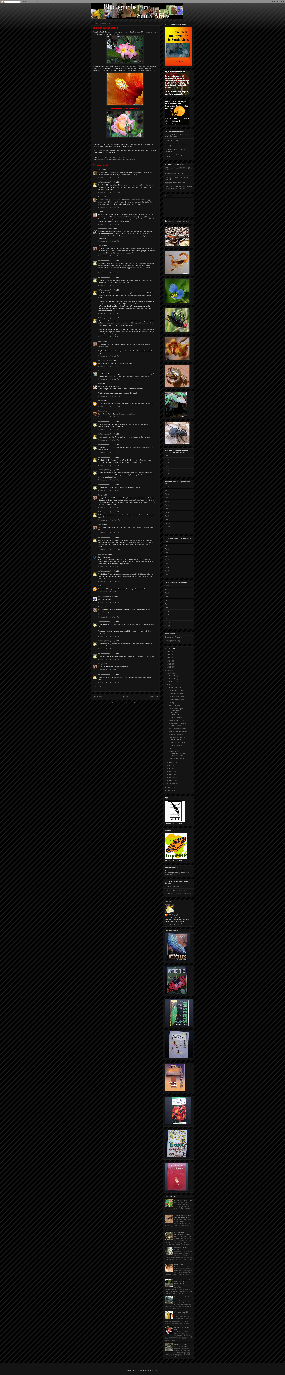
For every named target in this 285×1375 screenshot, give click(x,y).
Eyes (170, 748)
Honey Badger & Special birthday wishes (177, 724)
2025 (169, 652)
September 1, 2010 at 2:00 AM (108, 224)
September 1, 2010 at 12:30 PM (109, 417)
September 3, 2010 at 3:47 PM (108, 602)
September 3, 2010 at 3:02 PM (108, 592)
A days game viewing (172, 641)
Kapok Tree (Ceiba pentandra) (180, 1248)
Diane (100, 197)
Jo (99, 212)
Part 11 (167, 523)
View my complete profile (174, 924)
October (172, 682)
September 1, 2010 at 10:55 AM (109, 396)
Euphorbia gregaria (172, 140)
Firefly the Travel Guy (106, 360)
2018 (169, 655)
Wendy (100, 383)
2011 (169, 670)
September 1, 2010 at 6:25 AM (108, 356)
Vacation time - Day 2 (176, 690)
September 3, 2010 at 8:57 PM (108, 659)
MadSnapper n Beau (105, 228)
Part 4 (167, 466)
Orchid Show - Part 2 (176, 717)
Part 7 (167, 509)
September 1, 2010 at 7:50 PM (108, 480)
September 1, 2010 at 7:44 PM (108, 440)
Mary (99, 371)
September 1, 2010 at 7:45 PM (108, 452)
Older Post (153, 697)
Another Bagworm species (178, 731)
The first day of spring (176, 758)
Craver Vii (101, 411)
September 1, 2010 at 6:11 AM (108, 273)
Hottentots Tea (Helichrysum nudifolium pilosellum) (175, 156)
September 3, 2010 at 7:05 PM (108, 617)
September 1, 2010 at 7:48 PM (108, 465)
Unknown (101, 400)
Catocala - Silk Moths (172, 886)
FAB (99, 586)
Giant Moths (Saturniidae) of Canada (178, 894)
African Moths (170, 874)
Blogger (154, 1370)
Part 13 (167, 530)
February (172, 780)
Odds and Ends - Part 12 (177, 699)
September (173, 685)
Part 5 (167, 470)
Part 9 (167, 516)
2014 (169, 661)
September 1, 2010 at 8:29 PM (108, 507)
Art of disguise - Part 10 (177, 734)
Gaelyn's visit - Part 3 (176, 720)
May (171, 771)
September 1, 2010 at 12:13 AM (109, 177)
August (172, 762)
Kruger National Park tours (174, 173)
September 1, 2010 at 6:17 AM (108, 313)
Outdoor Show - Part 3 (177, 742)
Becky (100, 607)
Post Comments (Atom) (130, 703)
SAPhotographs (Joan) (106, 182)
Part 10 (167, 520)
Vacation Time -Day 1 (176, 696)
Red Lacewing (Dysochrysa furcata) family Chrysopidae (177, 753)
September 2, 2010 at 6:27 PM (108, 566)
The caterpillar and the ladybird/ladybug (177, 738)
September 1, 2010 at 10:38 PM (109, 520)
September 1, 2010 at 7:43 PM (108, 429)
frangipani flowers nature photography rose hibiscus (116, 159)
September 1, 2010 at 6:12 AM (108, 285)
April (171, 774)
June (171, 768)
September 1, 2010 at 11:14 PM (109, 549)
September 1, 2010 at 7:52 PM (108, 490)
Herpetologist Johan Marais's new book (181, 1345)
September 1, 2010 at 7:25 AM (108, 366)
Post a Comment (101, 687)
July (171, 765)
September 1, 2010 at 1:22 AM (108, 207)
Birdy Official (103, 554)
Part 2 (167, 459)
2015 (169, 658)
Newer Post (97, 697)
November (173, 679)
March (171, 777)
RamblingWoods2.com (106, 596)
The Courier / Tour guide (173, 637)
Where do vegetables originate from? (181, 1313)
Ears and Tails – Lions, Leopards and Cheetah (182, 1233)
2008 (169, 790)
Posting (171, 703)
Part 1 (167, 456)
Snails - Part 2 (179, 1265)
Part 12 (167, 527)
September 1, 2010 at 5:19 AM (108, 241)
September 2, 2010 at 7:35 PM (108, 581)
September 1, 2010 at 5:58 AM (108, 256)
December (173, 676)
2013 (169, 664)
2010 (169, 673)
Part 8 (167, 512)
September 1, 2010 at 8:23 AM (108, 379)
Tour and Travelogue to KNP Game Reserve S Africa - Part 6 (182, 1282)
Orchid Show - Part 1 (176, 745)
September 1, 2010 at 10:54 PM (109, 532)
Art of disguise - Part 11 (177, 693)
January (172, 783)
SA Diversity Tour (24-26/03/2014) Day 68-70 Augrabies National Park (178, 187)
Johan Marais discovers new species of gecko (182, 1216)
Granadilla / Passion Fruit (183, 1200)
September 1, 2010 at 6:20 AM (108, 337)
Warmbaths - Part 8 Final (177, 728)
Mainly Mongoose (99, 150)
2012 (169, 667)
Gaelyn (100, 245)
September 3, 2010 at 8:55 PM (108, 636)
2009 (169, 787)
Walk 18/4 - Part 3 (175, 706)
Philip (100, 169)
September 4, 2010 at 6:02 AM (108, 682)
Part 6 (167, 474)
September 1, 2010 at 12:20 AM (109, 192)
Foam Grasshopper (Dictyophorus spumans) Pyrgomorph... (176, 711)
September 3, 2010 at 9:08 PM (108, 670)
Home (125, 697)
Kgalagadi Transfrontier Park (175, 182)
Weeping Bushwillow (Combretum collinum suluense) (177, 136)
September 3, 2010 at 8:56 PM (108, 649)
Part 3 (167, 463)
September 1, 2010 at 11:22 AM (109, 406)
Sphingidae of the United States (176, 890)
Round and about (175, 687)
